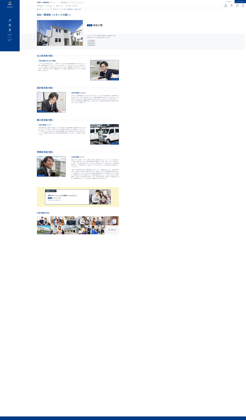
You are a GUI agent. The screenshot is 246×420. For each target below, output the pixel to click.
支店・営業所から (10, 40)
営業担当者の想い (91, 45)
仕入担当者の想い (91, 40)
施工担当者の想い (91, 43)
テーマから (10, 37)
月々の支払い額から (10, 35)
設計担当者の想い (91, 41)
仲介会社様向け (228, 1)
